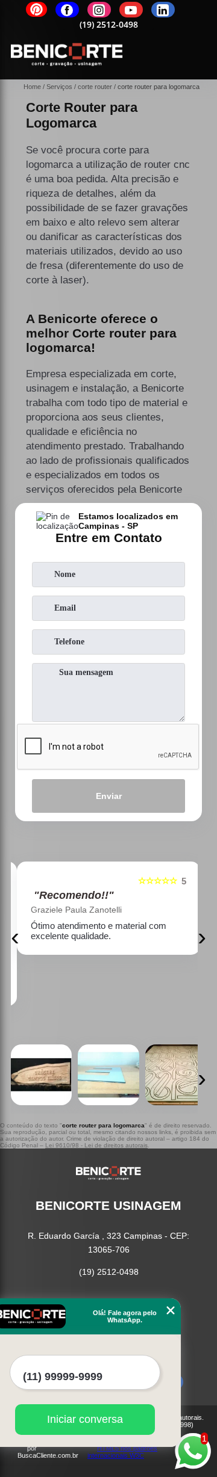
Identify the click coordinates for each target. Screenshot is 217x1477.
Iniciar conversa (85, 1419)
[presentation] (15, 936)
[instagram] (99, 9)
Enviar (109, 796)
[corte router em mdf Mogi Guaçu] (175, 1074)
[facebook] (67, 9)
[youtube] (131, 9)
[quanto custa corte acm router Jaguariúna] (108, 1074)
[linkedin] (163, 9)
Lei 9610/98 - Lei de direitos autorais (96, 1145)
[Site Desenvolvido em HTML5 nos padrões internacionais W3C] (128, 1448)
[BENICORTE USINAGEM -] (67, 73)
